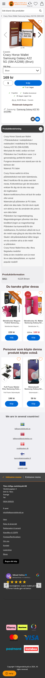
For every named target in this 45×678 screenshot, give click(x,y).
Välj (11, 337)
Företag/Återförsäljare (11, 537)
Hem (5, 519)
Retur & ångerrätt (10, 524)
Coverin (6, 52)
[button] (39, 35)
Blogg (5, 554)
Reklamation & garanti (12, 528)
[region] (22, 129)
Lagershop (7, 550)
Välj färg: (7, 66)
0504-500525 (8, 501)
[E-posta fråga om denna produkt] (33, 119)
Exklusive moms (33, 477)
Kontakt (6, 545)
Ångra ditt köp (11, 561)
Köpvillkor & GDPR (10, 533)
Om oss (6, 541)
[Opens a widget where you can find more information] (9, 674)
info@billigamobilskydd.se (13, 512)
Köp (28, 83)
